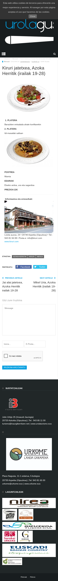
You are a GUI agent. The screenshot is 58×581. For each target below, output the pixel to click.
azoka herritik (19, 256)
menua (40, 256)
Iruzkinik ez (35, 61)
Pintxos (32, 577)
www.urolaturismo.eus (41, 423)
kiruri (32, 256)
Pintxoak (24, 577)
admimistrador (25, 61)
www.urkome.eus (32, 483)
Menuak (7, 61)
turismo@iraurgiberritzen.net (15, 423)
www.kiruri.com (11, 241)
